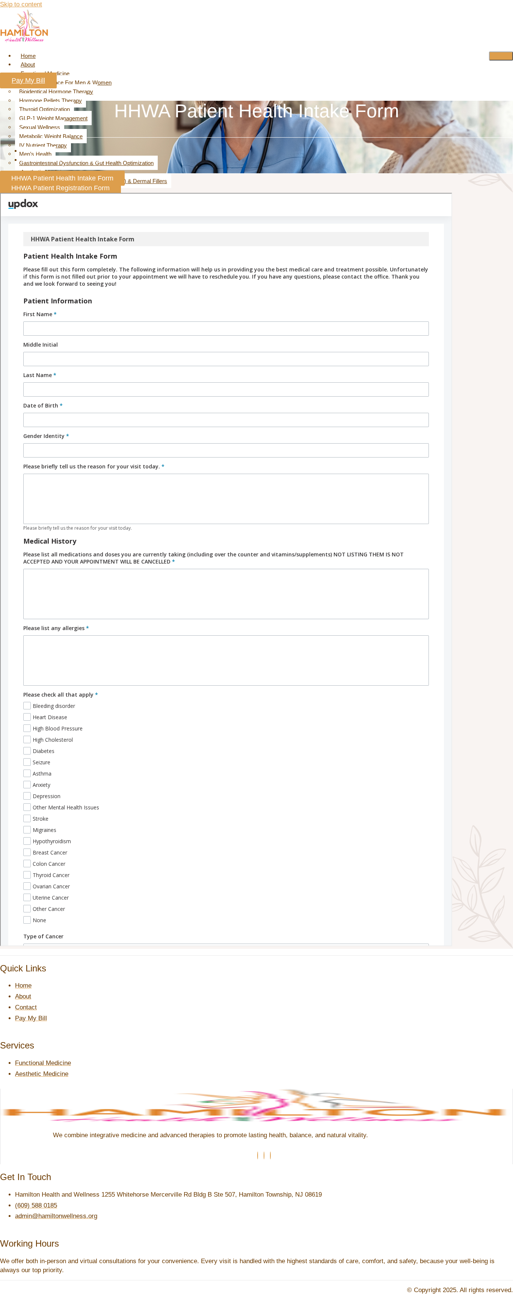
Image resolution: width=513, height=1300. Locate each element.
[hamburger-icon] (501, 56)
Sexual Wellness (39, 127)
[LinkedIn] (270, 1155)
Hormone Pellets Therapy (50, 100)
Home (28, 56)
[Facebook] (257, 1155)
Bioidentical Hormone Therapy (56, 91)
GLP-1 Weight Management (53, 118)
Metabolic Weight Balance (51, 136)
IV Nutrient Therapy (43, 145)
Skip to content (21, 4)
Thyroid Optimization (44, 109)
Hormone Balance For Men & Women (65, 82)
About (28, 64)
